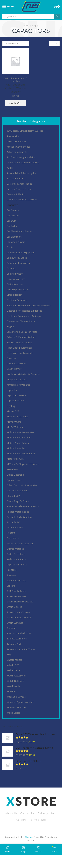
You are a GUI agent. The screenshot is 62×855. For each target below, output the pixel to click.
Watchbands (13, 686)
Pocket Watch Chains (18, 511)
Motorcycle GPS (15, 458)
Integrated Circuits (17, 379)
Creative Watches (16, 278)
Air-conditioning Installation (21, 157)
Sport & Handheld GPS (19, 633)
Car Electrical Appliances (19, 231)
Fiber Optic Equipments (19, 347)
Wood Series (13, 712)
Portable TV (13, 522)
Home (27, 25)
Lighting (11, 405)
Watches (11, 691)
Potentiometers (15, 527)
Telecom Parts (14, 644)
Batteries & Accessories (19, 183)
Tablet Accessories (17, 638)
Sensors (11, 585)
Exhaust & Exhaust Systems (21, 337)
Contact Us (27, 813)
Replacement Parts (17, 564)
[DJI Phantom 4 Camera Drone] (7, 751)
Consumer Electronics (18, 263)
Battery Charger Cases (19, 188)
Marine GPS (13, 411)
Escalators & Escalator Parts (22, 331)
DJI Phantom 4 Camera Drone (34, 747)
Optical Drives (14, 480)
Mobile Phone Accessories (20, 432)
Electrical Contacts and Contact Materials (29, 305)
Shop (34, 25)
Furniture (11, 358)
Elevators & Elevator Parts (21, 321)
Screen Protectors (16, 580)
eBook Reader (14, 294)
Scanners (11, 575)
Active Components (17, 151)
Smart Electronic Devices (20, 601)
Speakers (11, 628)
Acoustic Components (18, 146)
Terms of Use (37, 819)
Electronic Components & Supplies (15, 80)
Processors (13, 538)
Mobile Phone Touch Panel (21, 453)
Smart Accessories (16, 596)
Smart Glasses (14, 606)
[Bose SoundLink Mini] (7, 764)
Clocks (10, 247)
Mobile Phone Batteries (19, 437)
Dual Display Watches (18, 289)
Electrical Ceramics (17, 300)
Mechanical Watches (17, 416)
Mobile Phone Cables (18, 442)
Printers (11, 532)
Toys (9, 654)
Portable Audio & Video (19, 517)
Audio (10, 167)
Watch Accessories (17, 675)
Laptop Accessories (17, 395)
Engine (10, 326)
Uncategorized (14, 659)
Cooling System (15, 273)
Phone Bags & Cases (18, 501)
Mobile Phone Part (16, 448)
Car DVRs (12, 226)
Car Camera (13, 210)
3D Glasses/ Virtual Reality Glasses (25, 130)
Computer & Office (17, 257)
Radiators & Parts (16, 559)
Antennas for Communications (23, 162)
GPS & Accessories (17, 363)
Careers (21, 819)
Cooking (11, 268)
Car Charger (13, 215)
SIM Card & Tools (16, 591)
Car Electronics (15, 236)
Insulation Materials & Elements (23, 374)
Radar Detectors (15, 554)
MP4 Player (13, 469)
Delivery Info (46, 813)
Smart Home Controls (18, 612)
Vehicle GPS (13, 665)
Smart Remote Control (19, 617)
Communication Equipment (21, 252)
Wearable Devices (16, 696)
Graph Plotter (14, 368)
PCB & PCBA (13, 495)
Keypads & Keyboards (18, 384)
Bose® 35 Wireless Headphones (35, 734)
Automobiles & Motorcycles (21, 173)
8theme (28, 837)
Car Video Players (16, 241)
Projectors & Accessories (20, 543)
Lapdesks (12, 390)
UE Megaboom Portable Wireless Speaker (15, 88)
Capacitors (12, 204)
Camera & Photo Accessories (22, 199)
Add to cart (15, 103)
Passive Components (18, 490)
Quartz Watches (15, 548)
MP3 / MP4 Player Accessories (22, 464)
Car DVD (11, 220)
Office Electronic (15, 474)
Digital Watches (15, 284)
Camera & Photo (15, 194)
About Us (11, 813)
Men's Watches (15, 427)
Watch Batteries (15, 681)
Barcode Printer (15, 178)
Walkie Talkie (13, 670)
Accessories (13, 136)
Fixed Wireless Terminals (20, 353)
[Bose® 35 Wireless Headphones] (7, 738)
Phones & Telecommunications (23, 506)
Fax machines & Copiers (19, 342)
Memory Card (14, 421)
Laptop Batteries (16, 400)
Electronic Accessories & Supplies (24, 310)
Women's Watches (16, 707)
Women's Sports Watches (20, 702)
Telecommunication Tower (21, 649)
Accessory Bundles (16, 141)
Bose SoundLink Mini (28, 761)
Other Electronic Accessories (22, 485)
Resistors (12, 569)
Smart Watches (15, 622)
